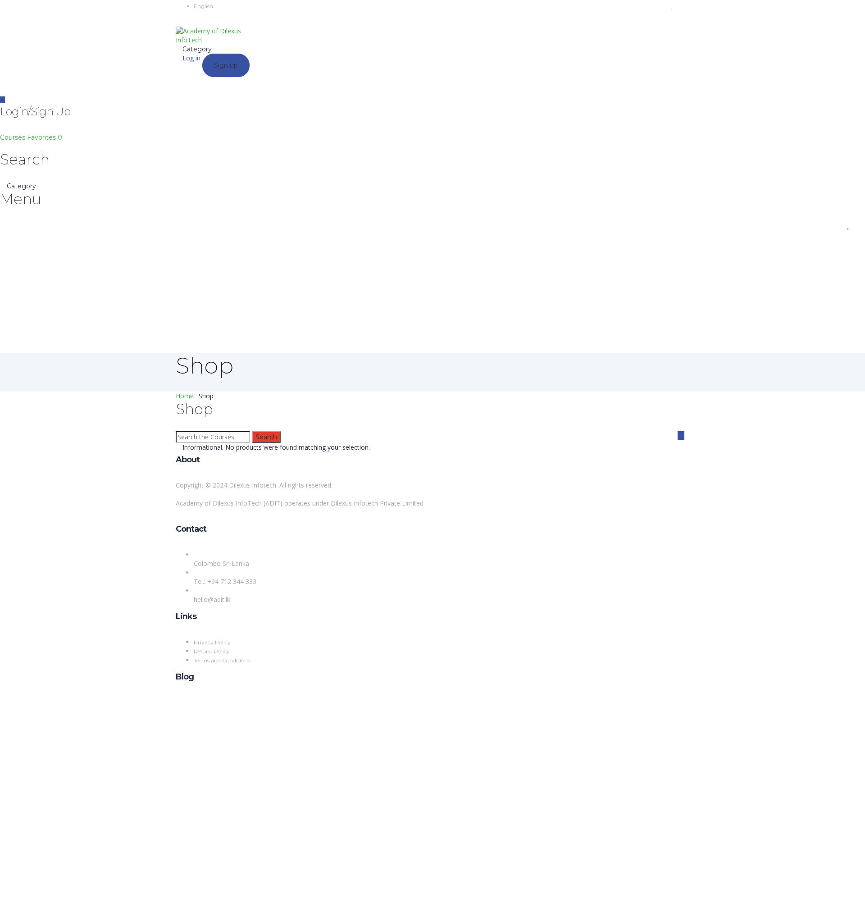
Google (18, 711)
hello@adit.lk (212, 599)
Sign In (72, 893)
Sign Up (51, 893)
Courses (13, 137)
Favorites (44, 137)
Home (185, 396)
